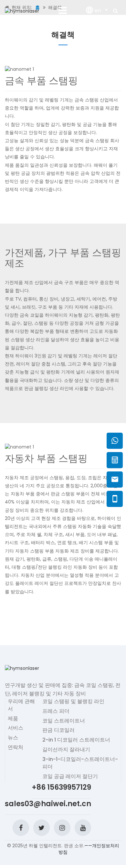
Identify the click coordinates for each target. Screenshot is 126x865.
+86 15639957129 (61, 787)
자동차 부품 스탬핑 (46, 458)
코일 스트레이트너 (63, 720)
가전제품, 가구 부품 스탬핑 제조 (63, 258)
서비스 (15, 728)
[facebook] (21, 827)
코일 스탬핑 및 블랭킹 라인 (73, 701)
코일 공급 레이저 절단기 (70, 776)
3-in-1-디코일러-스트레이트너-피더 (80, 763)
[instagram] (62, 827)
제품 (13, 718)
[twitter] (41, 827)
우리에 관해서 (21, 705)
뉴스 (13, 737)
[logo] (22, 10)
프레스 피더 (55, 711)
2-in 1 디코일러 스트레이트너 (76, 740)
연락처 (15, 747)
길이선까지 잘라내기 (66, 749)
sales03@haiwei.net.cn (48, 804)
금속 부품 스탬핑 (41, 81)
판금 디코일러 (58, 730)
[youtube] (83, 827)
